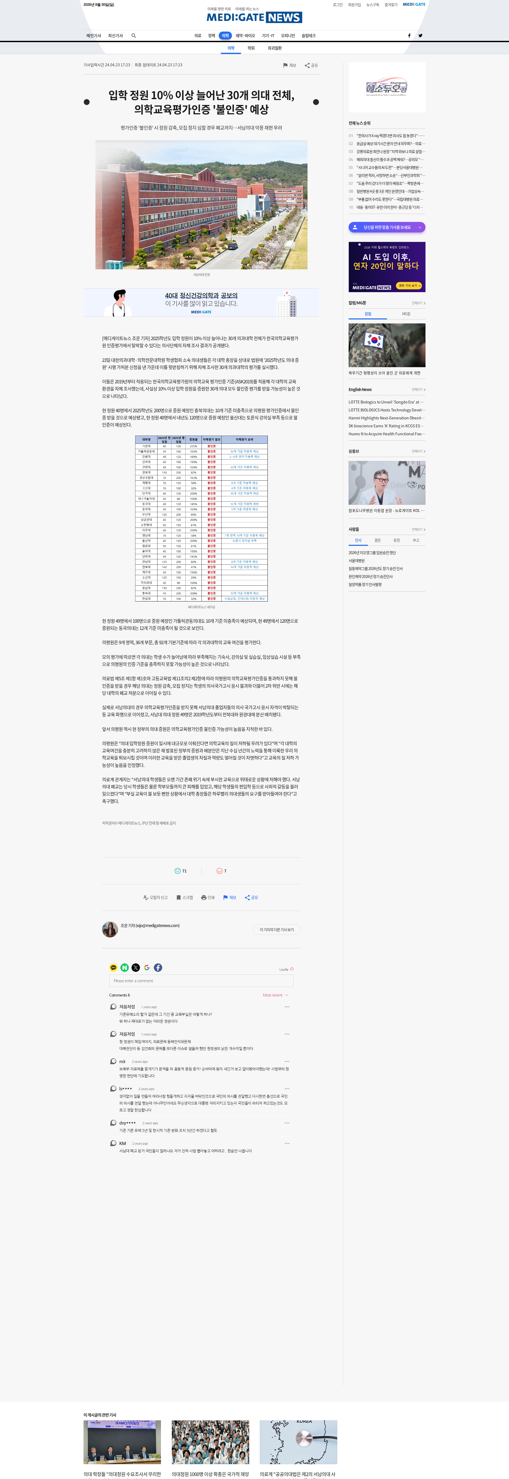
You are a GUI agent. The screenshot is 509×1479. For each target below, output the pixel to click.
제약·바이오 (245, 35)
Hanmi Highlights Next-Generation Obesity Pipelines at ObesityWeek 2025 (387, 417)
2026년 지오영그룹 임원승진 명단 (372, 552)
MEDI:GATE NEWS (254, 15)
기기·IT (268, 35)
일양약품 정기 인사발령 (365, 584)
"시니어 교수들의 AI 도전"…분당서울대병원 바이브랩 (391, 167)
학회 (251, 48)
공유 (314, 65)
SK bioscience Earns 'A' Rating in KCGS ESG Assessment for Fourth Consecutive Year (387, 425)
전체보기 (417, 303)
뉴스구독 (372, 4)
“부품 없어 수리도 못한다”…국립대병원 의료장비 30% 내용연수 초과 (391, 199)
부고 (416, 540)
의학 (225, 35)
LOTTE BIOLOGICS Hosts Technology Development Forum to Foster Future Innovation (387, 409)
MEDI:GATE (414, 4)
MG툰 (406, 313)
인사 (358, 540)
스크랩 (187, 897)
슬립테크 (308, 35)
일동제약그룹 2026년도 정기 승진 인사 (376, 568)
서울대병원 (357, 560)
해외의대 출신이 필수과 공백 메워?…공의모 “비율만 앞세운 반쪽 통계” (391, 159)
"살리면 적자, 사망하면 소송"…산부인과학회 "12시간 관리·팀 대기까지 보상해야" (391, 175)
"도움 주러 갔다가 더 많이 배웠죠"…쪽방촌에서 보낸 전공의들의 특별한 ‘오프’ (391, 183)
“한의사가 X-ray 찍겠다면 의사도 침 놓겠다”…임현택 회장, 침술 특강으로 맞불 (391, 135)
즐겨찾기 (391, 4)
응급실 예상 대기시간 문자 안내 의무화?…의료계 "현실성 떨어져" (391, 143)
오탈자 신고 (159, 897)
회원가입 (354, 4)
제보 (292, 65)
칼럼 (368, 313)
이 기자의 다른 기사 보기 (277, 929)
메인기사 (93, 35)
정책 (211, 35)
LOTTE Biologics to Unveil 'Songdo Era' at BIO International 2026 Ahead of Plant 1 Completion (387, 402)
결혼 (377, 540)
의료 (197, 35)
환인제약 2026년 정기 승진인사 (371, 576)
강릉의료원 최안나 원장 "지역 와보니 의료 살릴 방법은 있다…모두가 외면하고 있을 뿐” (391, 151)
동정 (396, 540)
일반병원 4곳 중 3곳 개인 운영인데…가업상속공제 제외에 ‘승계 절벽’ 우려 (391, 191)
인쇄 (211, 897)
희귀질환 (275, 48)
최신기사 (115, 35)
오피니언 (288, 35)
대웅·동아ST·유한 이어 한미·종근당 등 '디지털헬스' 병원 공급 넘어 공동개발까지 (391, 207)
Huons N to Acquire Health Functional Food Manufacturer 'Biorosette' (387, 433)
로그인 (338, 4)
